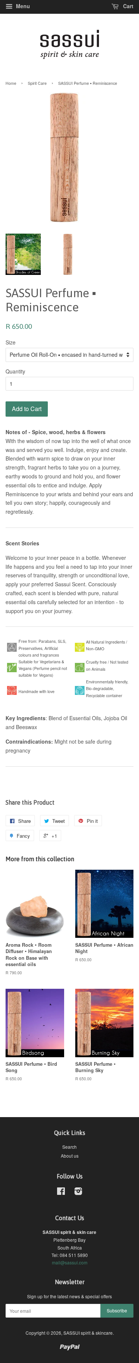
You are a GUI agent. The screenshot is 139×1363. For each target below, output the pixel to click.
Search (69, 1147)
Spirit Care (37, 83)
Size (11, 342)
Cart (127, 6)
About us (70, 1155)
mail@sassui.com (69, 1262)
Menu (22, 6)
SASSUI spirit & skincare (88, 1333)
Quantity (15, 371)
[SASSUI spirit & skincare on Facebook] (61, 1192)
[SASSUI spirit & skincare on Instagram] (78, 1192)
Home (11, 83)
